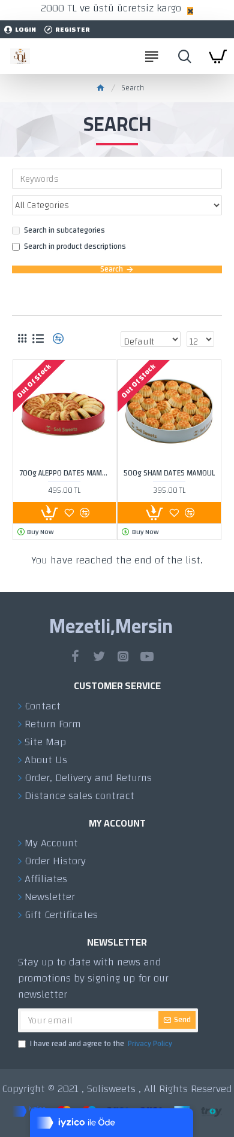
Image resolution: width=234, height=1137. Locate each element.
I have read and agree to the (101, 1044)
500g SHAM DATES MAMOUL (169, 473)
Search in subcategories (64, 231)
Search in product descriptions (75, 247)
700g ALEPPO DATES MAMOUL (64, 473)
